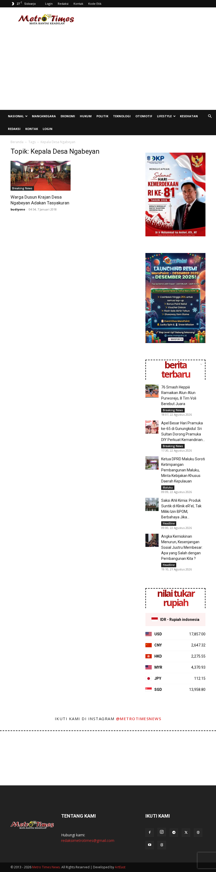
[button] (209, 116)
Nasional (16, 116)
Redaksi (63, 4)
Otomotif (143, 116)
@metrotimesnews (138, 718)
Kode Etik (94, 4)
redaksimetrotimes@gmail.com (87, 840)
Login (49, 4)
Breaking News (22, 188)
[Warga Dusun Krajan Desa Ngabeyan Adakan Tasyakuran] (41, 176)
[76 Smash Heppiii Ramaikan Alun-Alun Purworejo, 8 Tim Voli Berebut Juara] (152, 391)
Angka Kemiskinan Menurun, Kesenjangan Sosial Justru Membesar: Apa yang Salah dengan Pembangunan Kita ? (182, 547)
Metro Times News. (46, 867)
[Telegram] (174, 832)
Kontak (78, 4)
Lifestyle (164, 116)
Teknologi (122, 116)
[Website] (198, 832)
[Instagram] (162, 832)
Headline (169, 523)
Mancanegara (44, 116)
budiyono (18, 209)
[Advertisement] (143, 19)
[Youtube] (149, 845)
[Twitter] (186, 832)
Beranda (17, 142)
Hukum (86, 116)
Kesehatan (189, 116)
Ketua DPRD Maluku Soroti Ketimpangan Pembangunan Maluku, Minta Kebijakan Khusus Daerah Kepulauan (183, 470)
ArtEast (120, 867)
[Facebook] (149, 832)
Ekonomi (68, 116)
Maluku (168, 487)
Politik (102, 116)
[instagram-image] (13, 744)
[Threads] (162, 845)
